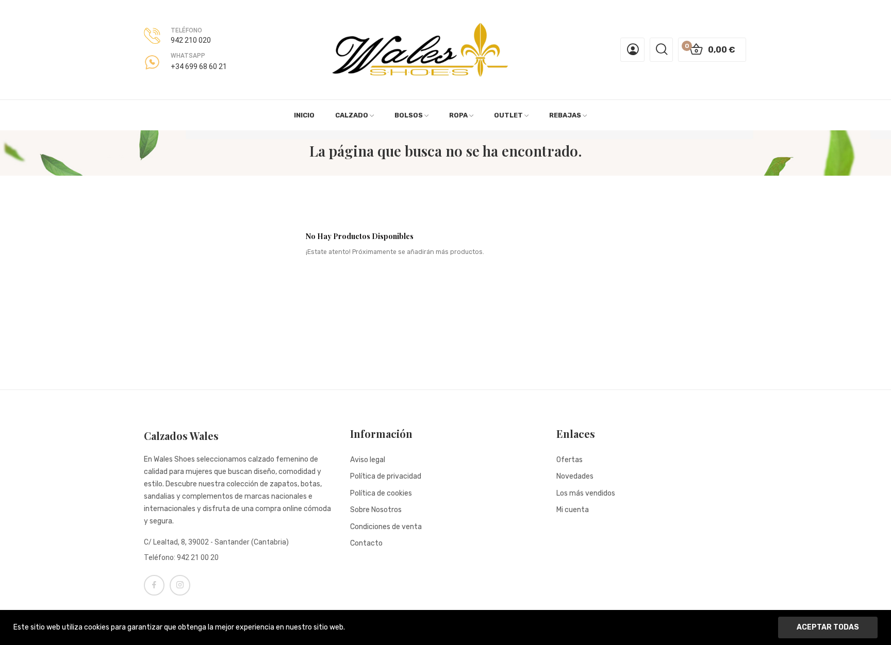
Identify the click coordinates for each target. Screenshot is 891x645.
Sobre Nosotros (376, 509)
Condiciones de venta (386, 526)
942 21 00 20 (198, 557)
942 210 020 (191, 40)
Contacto (366, 543)
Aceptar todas (828, 627)
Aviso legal (367, 459)
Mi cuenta (572, 509)
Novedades (574, 476)
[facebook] (154, 585)
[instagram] (180, 585)
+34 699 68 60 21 (199, 66)
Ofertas (569, 459)
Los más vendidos (585, 493)
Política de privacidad (385, 476)
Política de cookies (381, 493)
